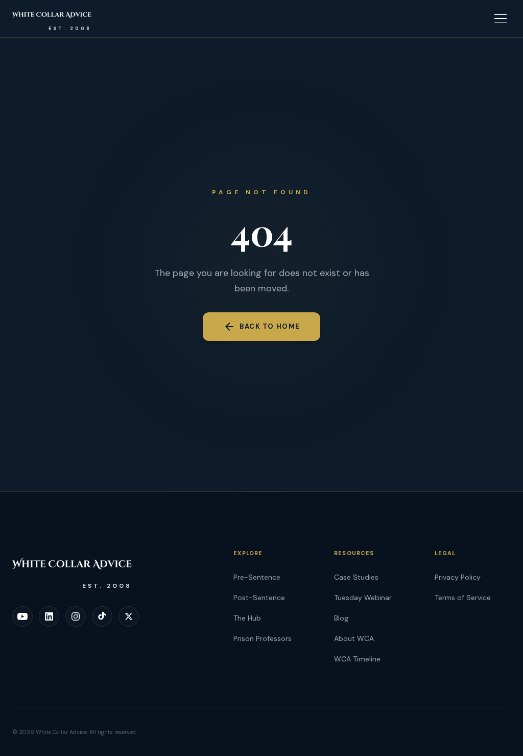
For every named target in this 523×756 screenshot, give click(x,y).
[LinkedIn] (49, 616)
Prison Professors (262, 638)
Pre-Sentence (256, 577)
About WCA (354, 638)
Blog (341, 618)
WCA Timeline (357, 658)
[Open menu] (500, 18)
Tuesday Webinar (363, 597)
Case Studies (356, 577)
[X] (128, 616)
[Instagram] (75, 616)
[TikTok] (102, 616)
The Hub (247, 618)
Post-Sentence (259, 597)
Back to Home (261, 326)
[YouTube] (22, 616)
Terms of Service (463, 597)
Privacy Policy (458, 577)
